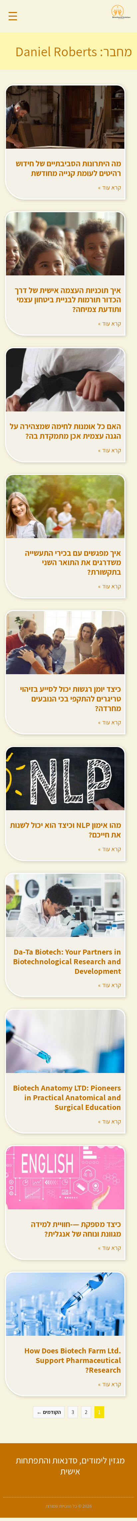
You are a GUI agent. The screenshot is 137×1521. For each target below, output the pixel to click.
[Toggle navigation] (12, 16)
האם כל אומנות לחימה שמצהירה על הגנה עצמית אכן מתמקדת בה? (65, 431)
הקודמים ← (49, 1412)
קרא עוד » (109, 187)
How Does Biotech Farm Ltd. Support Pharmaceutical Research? (72, 1360)
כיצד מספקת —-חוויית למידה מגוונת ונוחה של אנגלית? (76, 1229)
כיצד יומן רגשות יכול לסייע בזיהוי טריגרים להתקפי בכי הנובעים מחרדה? (70, 698)
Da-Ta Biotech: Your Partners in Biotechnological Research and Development (67, 961)
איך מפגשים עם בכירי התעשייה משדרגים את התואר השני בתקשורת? (73, 562)
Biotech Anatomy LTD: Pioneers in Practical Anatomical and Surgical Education (67, 1097)
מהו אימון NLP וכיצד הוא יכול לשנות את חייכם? (65, 830)
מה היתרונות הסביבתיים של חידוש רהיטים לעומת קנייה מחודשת (68, 168)
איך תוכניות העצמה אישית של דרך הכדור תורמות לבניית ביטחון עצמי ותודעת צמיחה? (68, 300)
